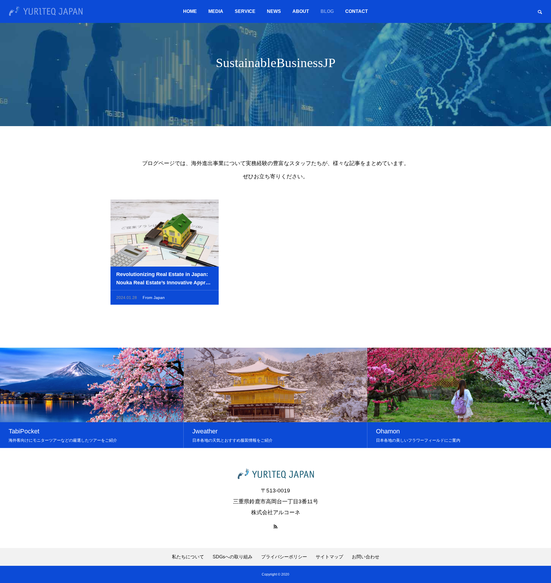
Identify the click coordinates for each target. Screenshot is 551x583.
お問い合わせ (365, 557)
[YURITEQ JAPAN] (46, 11)
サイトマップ (329, 557)
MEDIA (215, 11)
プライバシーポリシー (284, 557)
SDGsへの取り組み (233, 557)
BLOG (327, 11)
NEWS (274, 11)
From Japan (154, 297)
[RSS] (275, 526)
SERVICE (245, 11)
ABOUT (300, 11)
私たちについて (188, 557)
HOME (190, 11)
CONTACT (356, 11)
